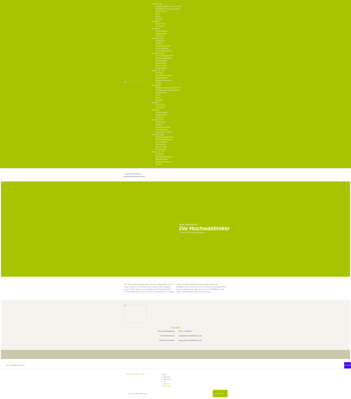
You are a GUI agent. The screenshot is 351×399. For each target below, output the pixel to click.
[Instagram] (196, 375)
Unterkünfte (160, 26)
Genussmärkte (161, 61)
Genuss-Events (161, 65)
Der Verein (159, 73)
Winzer (158, 16)
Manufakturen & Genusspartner (167, 9)
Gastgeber (156, 21)
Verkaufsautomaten (162, 46)
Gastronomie (160, 24)
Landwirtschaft (161, 11)
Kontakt (158, 83)
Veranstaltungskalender (164, 56)
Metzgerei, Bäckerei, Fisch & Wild (168, 6)
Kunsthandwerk (161, 31)
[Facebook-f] (201, 375)
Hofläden (158, 43)
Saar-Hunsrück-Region (163, 75)
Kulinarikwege (160, 68)
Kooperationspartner (163, 80)
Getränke (158, 19)
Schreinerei (159, 36)
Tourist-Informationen (163, 51)
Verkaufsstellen (158, 38)
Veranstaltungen (158, 53)
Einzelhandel (160, 41)
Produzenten (157, 4)
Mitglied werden (161, 78)
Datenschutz (167, 379)
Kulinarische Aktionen (163, 58)
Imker (157, 14)
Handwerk (156, 28)
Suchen (347, 365)
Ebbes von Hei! (158, 70)
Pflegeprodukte (161, 33)
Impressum (166, 377)
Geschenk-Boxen (161, 48)
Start (164, 374)
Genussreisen (160, 63)
